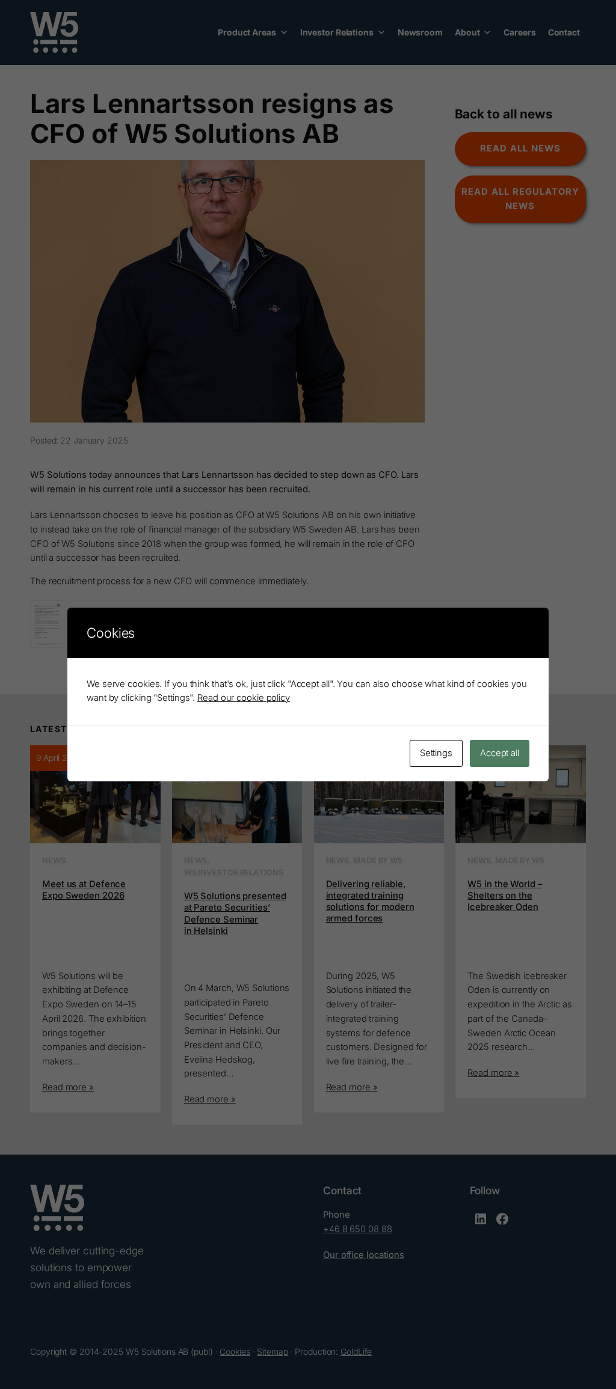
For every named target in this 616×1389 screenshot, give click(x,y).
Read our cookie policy (243, 697)
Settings (436, 753)
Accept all (499, 753)
